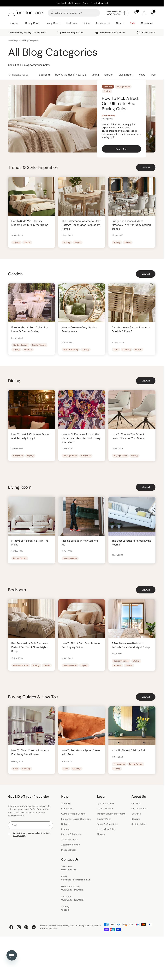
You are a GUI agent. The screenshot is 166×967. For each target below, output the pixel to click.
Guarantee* (150, 32)
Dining (95, 74)
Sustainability (138, 824)
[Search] (52, 13)
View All (146, 167)
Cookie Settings (105, 808)
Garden (14, 23)
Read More (128, 149)
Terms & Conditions (107, 824)
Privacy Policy (19, 835)
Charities (136, 814)
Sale (132, 23)
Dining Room (32, 23)
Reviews (135, 819)
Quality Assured (105, 803)
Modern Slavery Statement (111, 814)
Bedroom (71, 23)
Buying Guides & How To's (70, 74)
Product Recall (68, 850)
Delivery (65, 824)
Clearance (147, 23)
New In (120, 23)
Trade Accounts (69, 839)
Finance (65, 829)
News (142, 74)
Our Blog (135, 803)
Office (86, 23)
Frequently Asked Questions (76, 819)
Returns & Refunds (71, 834)
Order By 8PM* (28, 32)
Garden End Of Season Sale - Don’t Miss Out (82, 3)
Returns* (73, 32)
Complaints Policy (106, 829)
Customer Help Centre (73, 814)
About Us (66, 803)
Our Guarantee (139, 808)
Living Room (53, 23)
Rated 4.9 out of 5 (112, 32)
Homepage (13, 40)
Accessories (103, 23)
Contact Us (67, 808)
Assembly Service (70, 844)
